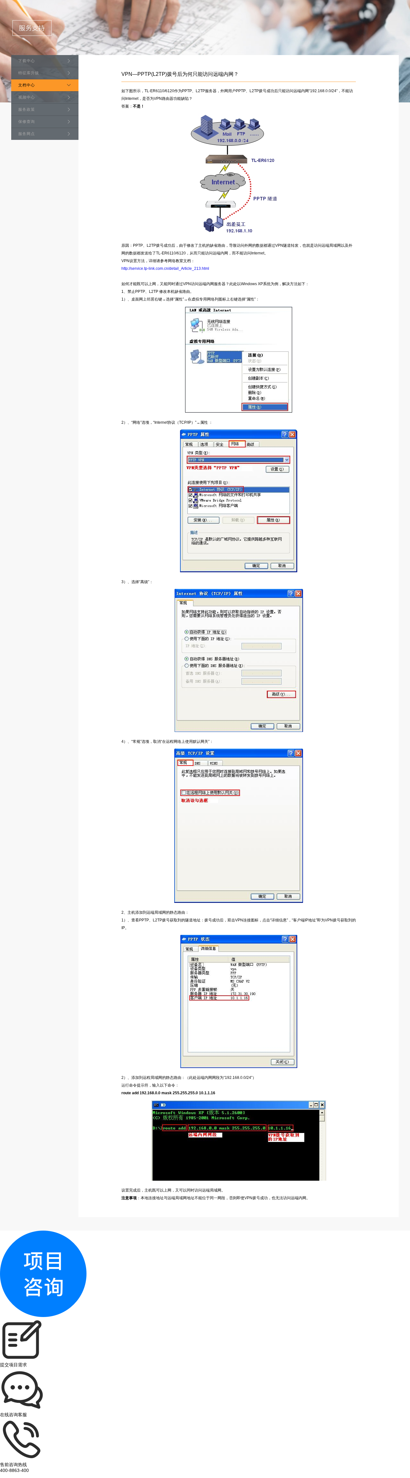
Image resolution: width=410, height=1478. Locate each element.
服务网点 (26, 134)
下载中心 (26, 61)
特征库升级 (28, 73)
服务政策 (26, 109)
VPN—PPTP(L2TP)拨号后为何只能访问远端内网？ (180, 74)
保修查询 (26, 121)
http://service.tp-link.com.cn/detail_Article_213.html (165, 268)
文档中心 (26, 85)
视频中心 (26, 97)
